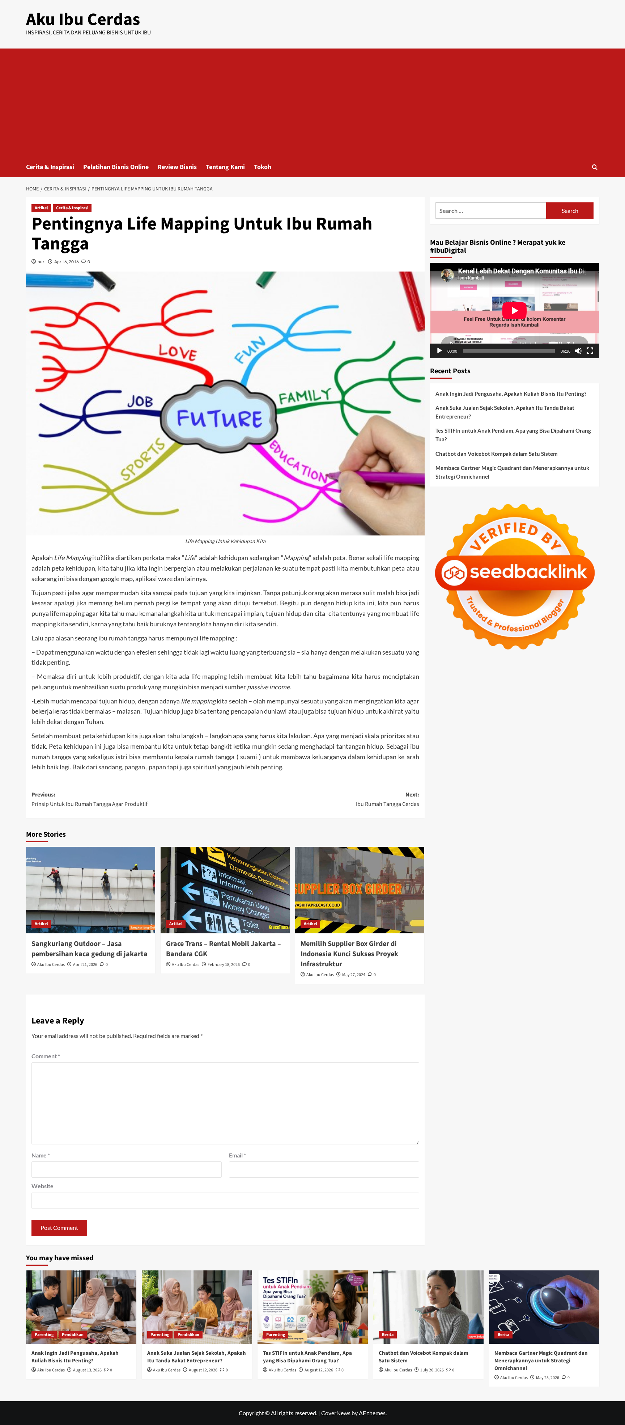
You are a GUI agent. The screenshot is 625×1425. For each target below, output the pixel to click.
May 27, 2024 (353, 975)
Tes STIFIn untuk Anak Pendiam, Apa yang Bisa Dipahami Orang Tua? (513, 434)
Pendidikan (73, 1335)
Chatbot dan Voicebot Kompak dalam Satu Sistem (496, 453)
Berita (388, 1335)
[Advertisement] (312, 103)
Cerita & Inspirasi (50, 167)
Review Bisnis (177, 167)
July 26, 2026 (432, 1370)
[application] (514, 310)
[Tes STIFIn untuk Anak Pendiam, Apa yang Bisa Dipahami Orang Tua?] (313, 1307)
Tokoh (262, 167)
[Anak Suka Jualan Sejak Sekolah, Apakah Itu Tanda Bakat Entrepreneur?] (197, 1307)
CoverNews (335, 1412)
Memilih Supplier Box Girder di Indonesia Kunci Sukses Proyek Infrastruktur (349, 954)
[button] (594, 167)
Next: (387, 799)
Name (40, 1155)
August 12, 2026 (203, 1370)
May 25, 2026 (547, 1378)
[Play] (439, 350)
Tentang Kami (225, 167)
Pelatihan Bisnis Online (116, 167)
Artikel (41, 208)
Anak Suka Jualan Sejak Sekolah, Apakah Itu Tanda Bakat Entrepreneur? (504, 412)
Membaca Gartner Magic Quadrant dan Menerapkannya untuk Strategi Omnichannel (512, 472)
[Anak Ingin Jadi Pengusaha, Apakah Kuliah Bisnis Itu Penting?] (81, 1307)
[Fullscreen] (590, 350)
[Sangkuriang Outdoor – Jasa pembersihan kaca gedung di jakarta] (90, 890)
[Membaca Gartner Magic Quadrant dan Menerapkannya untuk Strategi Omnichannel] (544, 1307)
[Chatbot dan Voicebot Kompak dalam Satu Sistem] (428, 1307)
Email (237, 1155)
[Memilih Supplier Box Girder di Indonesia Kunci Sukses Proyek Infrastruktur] (359, 890)
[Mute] (578, 350)
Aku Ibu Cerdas (83, 19)
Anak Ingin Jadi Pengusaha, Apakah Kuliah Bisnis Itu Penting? (510, 393)
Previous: (89, 799)
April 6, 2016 (66, 261)
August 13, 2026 (87, 1370)
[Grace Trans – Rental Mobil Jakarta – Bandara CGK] (225, 890)
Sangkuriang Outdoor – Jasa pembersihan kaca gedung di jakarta (89, 949)
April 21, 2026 (85, 965)
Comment (45, 1055)
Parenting (44, 1335)
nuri (42, 261)
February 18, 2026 (224, 965)
